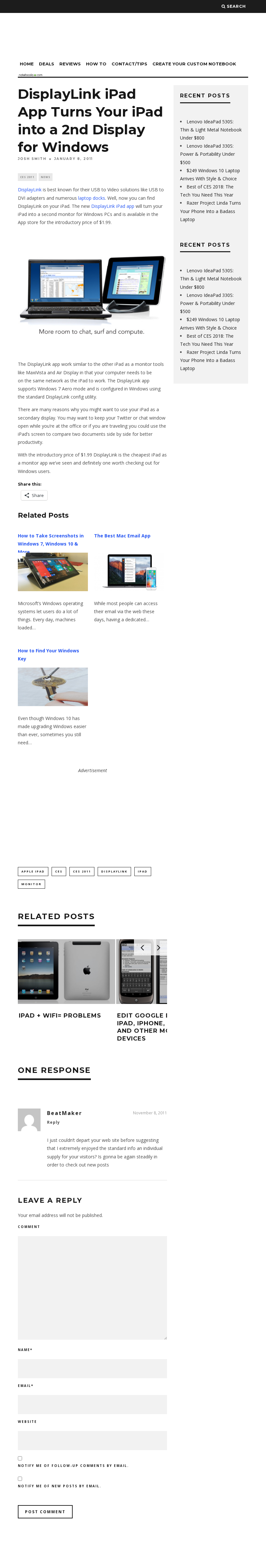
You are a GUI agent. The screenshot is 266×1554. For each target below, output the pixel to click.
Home (27, 63)
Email (25, 1385)
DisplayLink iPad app (112, 206)
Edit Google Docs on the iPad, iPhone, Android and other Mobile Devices (165, 1027)
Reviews (70, 63)
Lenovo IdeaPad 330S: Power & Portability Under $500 (207, 154)
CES (59, 871)
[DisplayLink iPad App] (92, 293)
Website (27, 1421)
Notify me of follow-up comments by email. (73, 1465)
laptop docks (91, 198)
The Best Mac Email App (122, 536)
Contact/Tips (129, 63)
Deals (46, 63)
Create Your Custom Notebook (194, 63)
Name (25, 1349)
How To (96, 63)
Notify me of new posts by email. (59, 1486)
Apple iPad (33, 871)
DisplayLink (30, 189)
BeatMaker (64, 1113)
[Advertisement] (92, 814)
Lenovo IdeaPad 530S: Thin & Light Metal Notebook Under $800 (211, 129)
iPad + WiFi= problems (60, 1015)
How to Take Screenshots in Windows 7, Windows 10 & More (51, 544)
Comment (29, 1226)
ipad (143, 871)
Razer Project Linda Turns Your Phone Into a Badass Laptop (210, 211)
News (45, 177)
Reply (53, 1122)
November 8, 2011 (150, 1113)
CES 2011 (27, 177)
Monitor (31, 884)
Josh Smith (32, 159)
